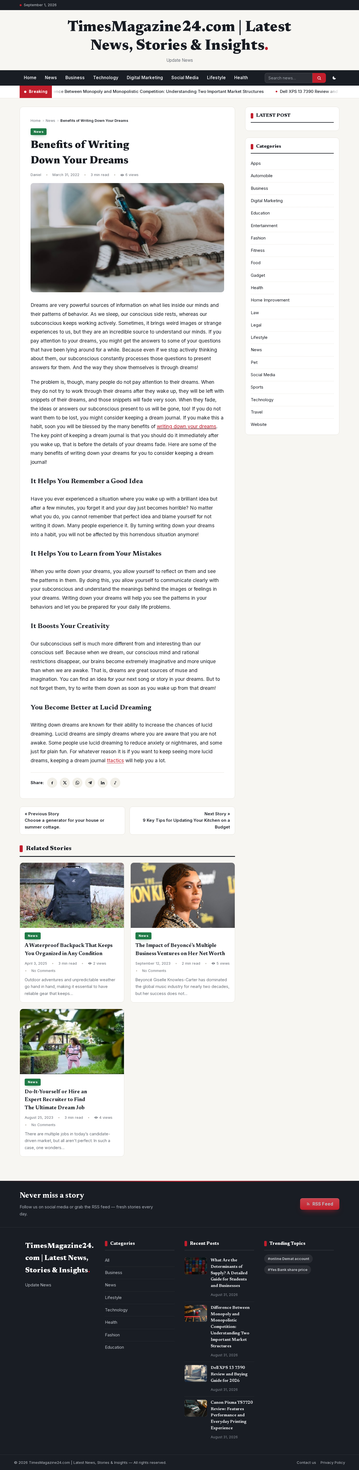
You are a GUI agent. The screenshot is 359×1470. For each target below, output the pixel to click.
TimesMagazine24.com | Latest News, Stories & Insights (78, 1462)
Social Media (185, 77)
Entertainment (264, 225)
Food (256, 262)
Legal (256, 325)
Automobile (262, 175)
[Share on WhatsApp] (77, 783)
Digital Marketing (145, 77)
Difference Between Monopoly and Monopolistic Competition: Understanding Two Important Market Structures (121, 91)
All (107, 1260)
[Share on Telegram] (90, 783)
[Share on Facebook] (52, 783)
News (51, 77)
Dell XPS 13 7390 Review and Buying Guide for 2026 (300, 91)
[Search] (319, 78)
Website (259, 424)
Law (255, 312)
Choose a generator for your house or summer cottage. (64, 820)
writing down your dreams (186, 426)
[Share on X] (65, 783)
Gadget (258, 275)
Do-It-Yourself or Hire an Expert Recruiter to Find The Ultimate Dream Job (56, 1100)
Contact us (306, 1462)
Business (75, 77)
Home (30, 77)
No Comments (43, 971)
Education (260, 213)
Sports (257, 387)
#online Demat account (288, 1259)
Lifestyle (216, 77)
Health (241, 77)
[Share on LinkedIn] (103, 783)
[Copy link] (115, 783)
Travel (257, 412)
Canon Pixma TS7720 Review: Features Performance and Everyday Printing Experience (232, 1415)
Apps (256, 163)
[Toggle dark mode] (334, 78)
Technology (105, 77)
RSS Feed (322, 1204)
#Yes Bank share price (287, 1270)
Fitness (258, 250)
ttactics (115, 760)
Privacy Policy (333, 1462)
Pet (254, 362)
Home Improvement (270, 300)
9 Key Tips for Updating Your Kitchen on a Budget (186, 820)
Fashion (258, 238)
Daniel (36, 175)
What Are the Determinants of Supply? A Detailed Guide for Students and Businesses (229, 1273)
